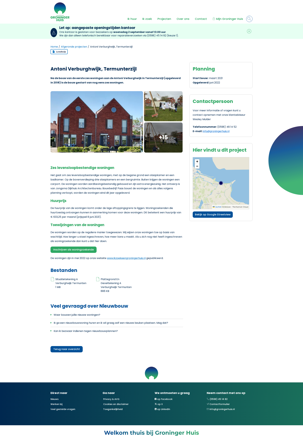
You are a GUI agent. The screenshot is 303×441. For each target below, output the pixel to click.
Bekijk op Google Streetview (213, 214)
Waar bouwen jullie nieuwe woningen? (77, 315)
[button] (197, 161)
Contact (201, 19)
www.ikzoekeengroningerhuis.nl (126, 258)
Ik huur (132, 19)
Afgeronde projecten (74, 46)
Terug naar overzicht (66, 349)
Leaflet (218, 207)
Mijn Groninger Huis (229, 19)
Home (54, 46)
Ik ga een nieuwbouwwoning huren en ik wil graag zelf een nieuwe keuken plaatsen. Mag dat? (111, 323)
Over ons (183, 19)
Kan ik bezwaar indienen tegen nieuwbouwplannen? (86, 331)
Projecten (164, 19)
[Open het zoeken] (249, 19)
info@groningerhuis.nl (216, 131)
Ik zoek (147, 19)
